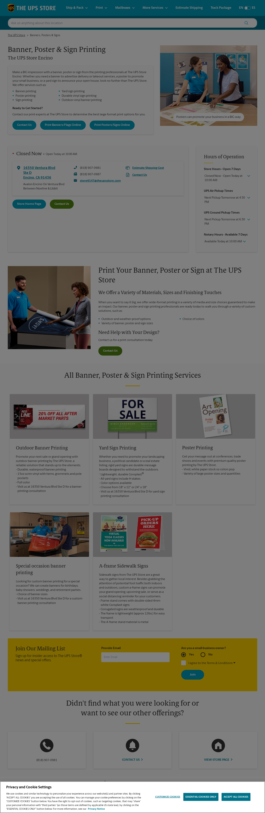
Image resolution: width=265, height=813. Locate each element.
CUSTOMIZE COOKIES (167, 796)
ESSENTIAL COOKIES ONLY (200, 796)
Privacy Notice (96, 809)
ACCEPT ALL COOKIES (236, 796)
